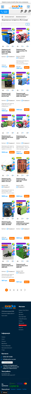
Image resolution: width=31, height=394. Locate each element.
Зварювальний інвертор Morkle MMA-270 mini (6, 180)
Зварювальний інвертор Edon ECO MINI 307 (22, 266)
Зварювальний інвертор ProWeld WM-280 (21, 180)
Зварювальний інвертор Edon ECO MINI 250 (7, 137)
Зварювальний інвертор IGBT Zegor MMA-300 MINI (22, 95)
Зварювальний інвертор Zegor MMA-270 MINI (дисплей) (6, 51)
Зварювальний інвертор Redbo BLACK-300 (6, 95)
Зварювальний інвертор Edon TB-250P (21, 51)
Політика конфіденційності (8, 313)
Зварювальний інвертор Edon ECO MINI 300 (7, 266)
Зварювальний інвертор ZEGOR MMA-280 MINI (7, 223)
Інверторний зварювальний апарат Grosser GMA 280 (22, 223)
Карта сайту (4, 315)
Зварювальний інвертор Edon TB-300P (21, 137)
